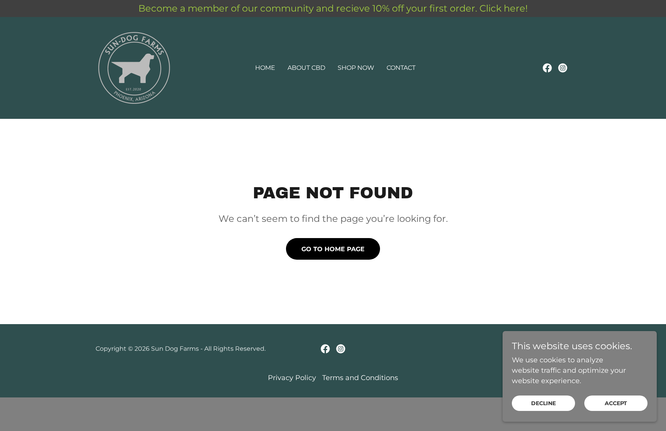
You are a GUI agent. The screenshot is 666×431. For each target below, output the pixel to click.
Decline (543, 403)
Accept (616, 403)
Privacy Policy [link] (292, 378)
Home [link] (265, 67)
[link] (134, 67)
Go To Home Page (333, 249)
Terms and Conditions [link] (360, 378)
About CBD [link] (306, 67)
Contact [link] (401, 67)
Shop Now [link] (356, 67)
